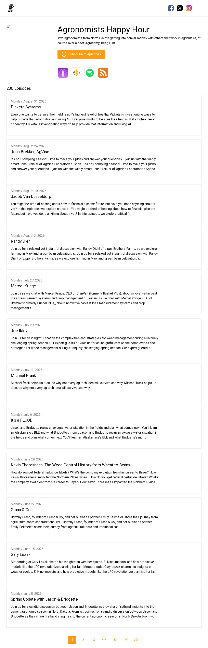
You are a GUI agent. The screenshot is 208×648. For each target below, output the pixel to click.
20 (136, 640)
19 (125, 640)
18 (114, 640)
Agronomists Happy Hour (38, 7)
